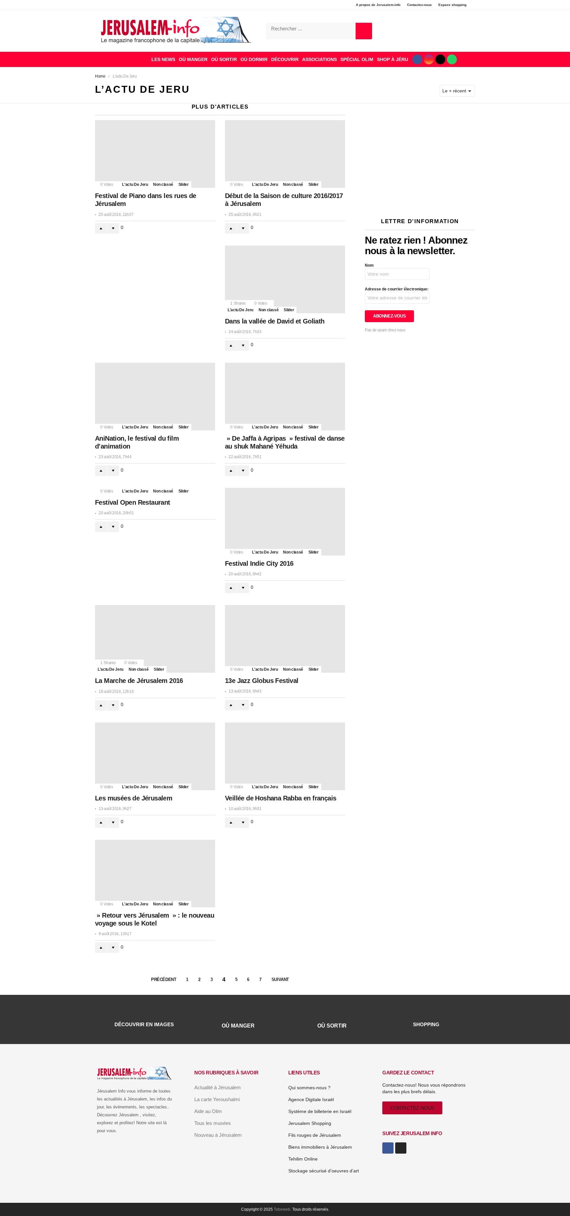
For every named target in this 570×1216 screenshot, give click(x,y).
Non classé (163, 184)
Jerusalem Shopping (309, 1123)
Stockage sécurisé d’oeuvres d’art (323, 1170)
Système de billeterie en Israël (319, 1111)
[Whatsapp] (452, 59)
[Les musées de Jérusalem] (155, 756)
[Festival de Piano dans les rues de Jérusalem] (155, 154)
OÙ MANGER (193, 59)
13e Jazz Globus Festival (262, 680)
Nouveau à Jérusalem (218, 1135)
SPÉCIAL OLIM (356, 59)
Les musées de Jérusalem (133, 798)
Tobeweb (282, 1209)
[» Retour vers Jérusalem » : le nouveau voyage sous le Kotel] (155, 873)
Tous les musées (212, 1123)
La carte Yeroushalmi (217, 1099)
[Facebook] (417, 59)
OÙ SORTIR (224, 59)
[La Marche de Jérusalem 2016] (155, 639)
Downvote (113, 228)
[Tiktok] (440, 59)
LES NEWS (163, 59)
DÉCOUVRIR (285, 59)
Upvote (101, 228)
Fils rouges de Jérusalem (314, 1135)
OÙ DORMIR (254, 59)
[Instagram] (429, 59)
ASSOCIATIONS (319, 59)
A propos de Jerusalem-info (378, 5)
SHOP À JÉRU (392, 59)
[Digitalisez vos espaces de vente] (420, 199)
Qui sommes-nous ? (309, 1087)
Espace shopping (452, 5)
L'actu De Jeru (135, 184)
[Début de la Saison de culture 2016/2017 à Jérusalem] (285, 154)
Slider (183, 184)
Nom (369, 265)
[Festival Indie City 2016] (285, 522)
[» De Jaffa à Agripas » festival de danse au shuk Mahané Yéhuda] (285, 396)
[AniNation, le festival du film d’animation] (155, 396)
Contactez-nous (419, 5)
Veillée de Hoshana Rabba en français (280, 798)
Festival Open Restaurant (132, 502)
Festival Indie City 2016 (259, 563)
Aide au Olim (208, 1111)
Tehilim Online (303, 1159)
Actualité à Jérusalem (217, 1087)
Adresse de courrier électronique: (396, 289)
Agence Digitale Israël (311, 1099)
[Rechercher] (364, 31)
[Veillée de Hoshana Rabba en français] (285, 756)
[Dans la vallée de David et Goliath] (285, 279)
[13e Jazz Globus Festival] (285, 639)
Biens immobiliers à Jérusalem (320, 1147)
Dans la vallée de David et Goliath (275, 321)
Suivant (280, 979)
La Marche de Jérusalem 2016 (139, 680)
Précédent (163, 979)
